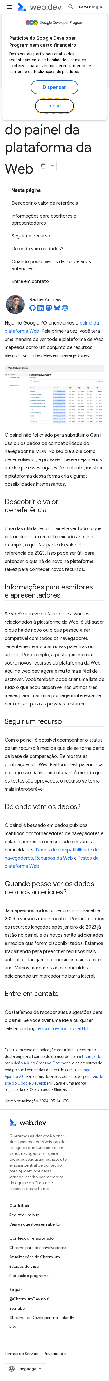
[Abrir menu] (9, 7)
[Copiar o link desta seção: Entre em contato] (64, 994)
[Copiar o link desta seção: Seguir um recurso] (67, 722)
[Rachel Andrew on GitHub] (32, 310)
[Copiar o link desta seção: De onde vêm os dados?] (86, 807)
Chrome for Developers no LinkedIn (41, 1317)
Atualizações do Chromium (34, 1256)
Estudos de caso (24, 1266)
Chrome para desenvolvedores (37, 1247)
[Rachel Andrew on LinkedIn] (40, 310)
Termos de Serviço (21, 1353)
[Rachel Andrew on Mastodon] (49, 310)
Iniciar (54, 106)
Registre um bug (24, 1214)
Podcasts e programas (29, 1275)
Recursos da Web (54, 858)
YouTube (17, 1308)
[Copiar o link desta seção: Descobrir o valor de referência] (52, 510)
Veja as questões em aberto (34, 1224)
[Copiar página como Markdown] (43, 166)
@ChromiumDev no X (29, 1299)
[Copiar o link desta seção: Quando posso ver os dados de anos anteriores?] (71, 892)
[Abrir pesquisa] (70, 7)
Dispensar (54, 87)
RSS (12, 1327)
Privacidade (55, 1353)
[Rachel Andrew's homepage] (65, 310)
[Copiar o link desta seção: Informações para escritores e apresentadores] (65, 595)
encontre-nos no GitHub (64, 1029)
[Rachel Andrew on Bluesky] (57, 310)
